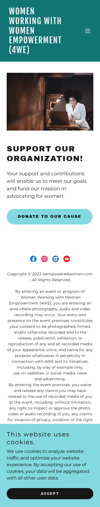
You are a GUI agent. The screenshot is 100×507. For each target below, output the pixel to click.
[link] (37, 51)
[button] (87, 30)
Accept (50, 494)
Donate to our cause (49, 216)
